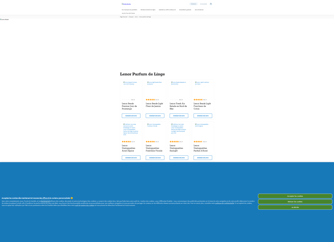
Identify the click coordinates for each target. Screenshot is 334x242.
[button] (193, 4)
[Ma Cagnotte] (211, 4)
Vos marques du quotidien (129, 10)
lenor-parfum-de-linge (145, 17)
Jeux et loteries (199, 10)
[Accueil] (126, 4)
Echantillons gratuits (185, 10)
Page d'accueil (123, 17)
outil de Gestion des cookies (84, 205)
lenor (136, 17)
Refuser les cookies (295, 202)
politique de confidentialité (224, 203)
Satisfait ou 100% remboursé (167, 10)
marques (131, 17)
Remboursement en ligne (148, 10)
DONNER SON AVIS (131, 116)
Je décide (295, 207)
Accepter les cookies (295, 196)
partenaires (45, 201)
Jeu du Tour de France (128, 13)
